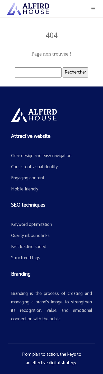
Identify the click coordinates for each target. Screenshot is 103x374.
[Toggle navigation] (93, 9)
